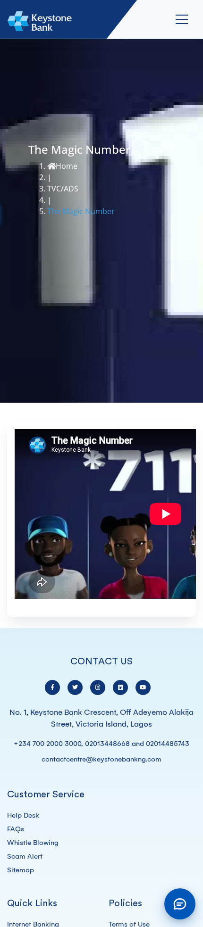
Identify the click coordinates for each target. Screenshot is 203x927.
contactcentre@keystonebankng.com (101, 759)
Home (66, 166)
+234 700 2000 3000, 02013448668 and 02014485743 (101, 743)
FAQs (15, 829)
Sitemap (20, 870)
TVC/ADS (62, 188)
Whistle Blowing (33, 842)
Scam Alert (24, 856)
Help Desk (23, 815)
